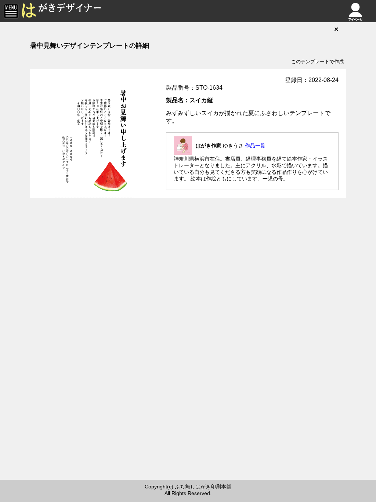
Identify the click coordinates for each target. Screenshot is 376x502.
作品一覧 (255, 145)
